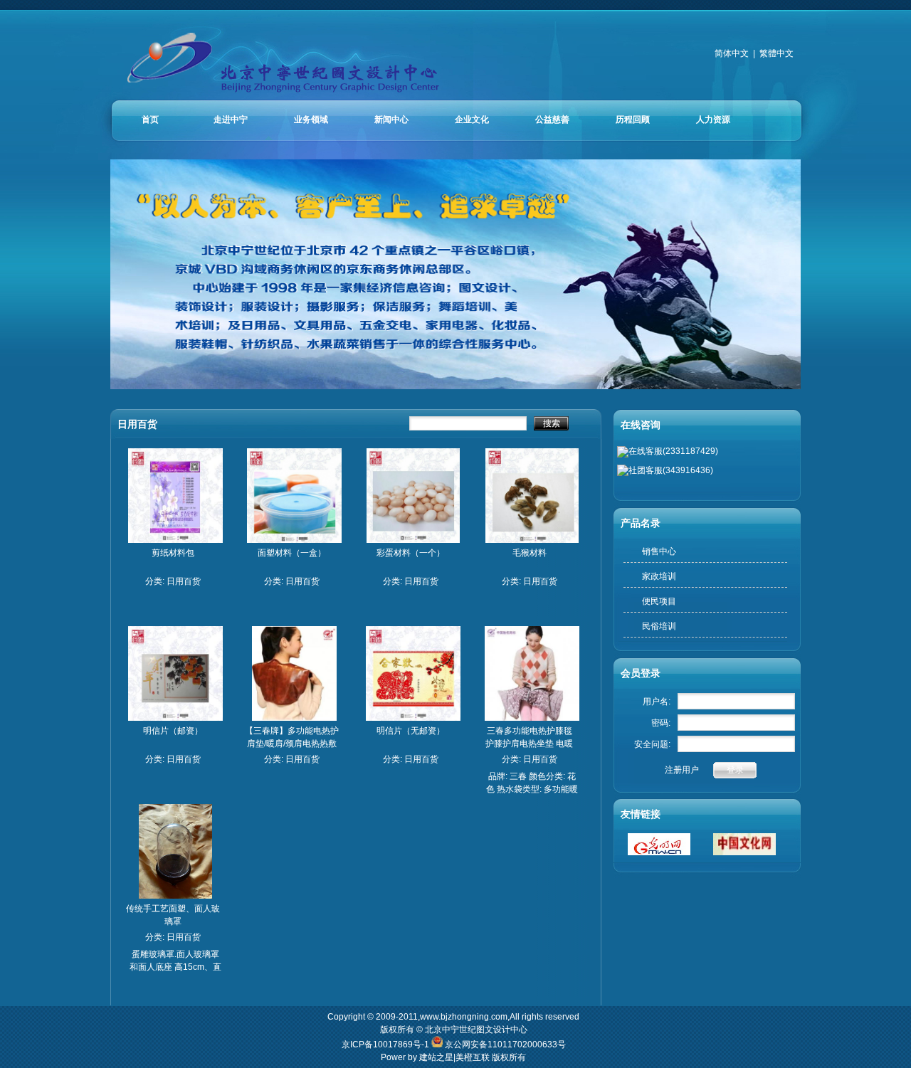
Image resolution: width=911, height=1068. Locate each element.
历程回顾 (633, 120)
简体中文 (732, 53)
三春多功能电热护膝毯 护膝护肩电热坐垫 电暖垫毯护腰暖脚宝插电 (529, 743)
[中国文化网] (744, 852)
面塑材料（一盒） (292, 553)
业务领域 (311, 120)
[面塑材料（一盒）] (294, 540)
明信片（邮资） (173, 731)
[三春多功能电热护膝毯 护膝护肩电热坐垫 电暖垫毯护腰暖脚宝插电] (532, 718)
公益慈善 (552, 120)
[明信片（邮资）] (175, 718)
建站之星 (436, 1057)
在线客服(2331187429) (673, 451)
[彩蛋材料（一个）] (413, 540)
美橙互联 (473, 1057)
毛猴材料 (529, 553)
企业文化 (472, 120)
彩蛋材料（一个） (410, 553)
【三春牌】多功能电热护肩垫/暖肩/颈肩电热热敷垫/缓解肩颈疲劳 (292, 743)
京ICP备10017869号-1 (386, 1045)
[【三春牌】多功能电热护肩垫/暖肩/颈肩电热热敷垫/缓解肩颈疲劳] (294, 718)
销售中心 (659, 551)
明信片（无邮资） (410, 731)
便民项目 (659, 601)
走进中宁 (231, 120)
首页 (150, 120)
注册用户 (682, 770)
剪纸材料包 (173, 553)
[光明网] (659, 852)
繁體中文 (776, 53)
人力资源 (713, 120)
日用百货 (184, 581)
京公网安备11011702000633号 (505, 1045)
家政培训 (659, 576)
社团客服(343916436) (670, 470)
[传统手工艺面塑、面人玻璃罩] (175, 896)
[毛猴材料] (532, 540)
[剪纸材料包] (175, 540)
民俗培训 (659, 626)
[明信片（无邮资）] (413, 718)
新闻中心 (391, 120)
